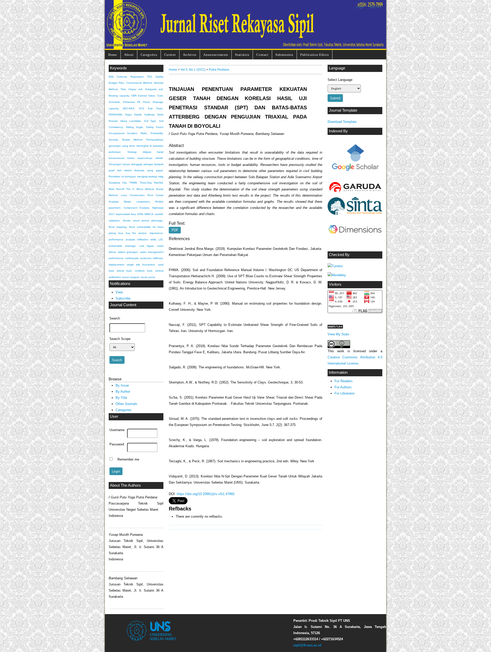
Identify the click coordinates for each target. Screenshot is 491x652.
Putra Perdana (219, 69)
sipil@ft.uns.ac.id (307, 645)
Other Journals (126, 404)
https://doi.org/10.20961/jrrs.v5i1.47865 (206, 494)
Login (360, 7)
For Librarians (344, 393)
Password (116, 444)
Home (112, 55)
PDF (175, 230)
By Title (121, 398)
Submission (284, 55)
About (128, 55)
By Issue (122, 385)
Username (117, 430)
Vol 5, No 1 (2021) (193, 69)
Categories (149, 55)
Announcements (215, 55)
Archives (189, 55)
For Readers (343, 381)
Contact (262, 55)
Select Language (340, 80)
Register (375, 7)
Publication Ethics (314, 55)
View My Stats (338, 334)
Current (170, 55)
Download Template (342, 122)
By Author (123, 391)
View (119, 292)
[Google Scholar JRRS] (355, 159)
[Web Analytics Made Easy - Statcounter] (335, 327)
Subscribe (123, 298)
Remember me (128, 459)
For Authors (343, 387)
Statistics (242, 55)
